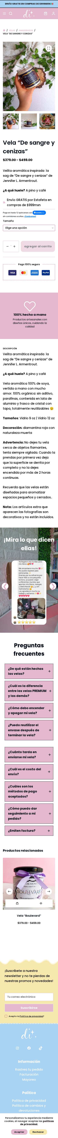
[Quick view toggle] (41, 903)
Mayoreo (29, 1079)
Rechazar (38, 1132)
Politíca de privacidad (31, 1016)
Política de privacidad (29, 1101)
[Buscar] (10, 13)
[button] (5, 586)
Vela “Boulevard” (29, 916)
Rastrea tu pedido (29, 1069)
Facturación (29, 1074)
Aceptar (19, 1132)
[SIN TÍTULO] (4, 30)
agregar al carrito (38, 246)
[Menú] (4, 13)
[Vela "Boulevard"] (29, 884)
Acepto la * (26, 1016)
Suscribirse (29, 1008)
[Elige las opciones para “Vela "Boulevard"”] (17, 903)
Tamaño (8, 221)
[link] (29, 592)
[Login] (53, 13)
